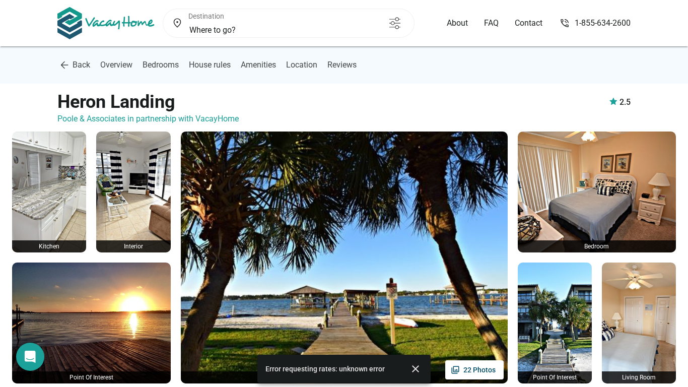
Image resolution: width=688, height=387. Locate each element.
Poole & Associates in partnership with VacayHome (148, 118)
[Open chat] (30, 357)
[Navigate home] (106, 23)
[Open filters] (395, 23)
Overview (116, 65)
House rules (210, 65)
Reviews (342, 65)
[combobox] (271, 30)
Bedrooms (161, 65)
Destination (206, 16)
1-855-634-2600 (603, 23)
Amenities (258, 65)
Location (301, 65)
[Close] (415, 369)
